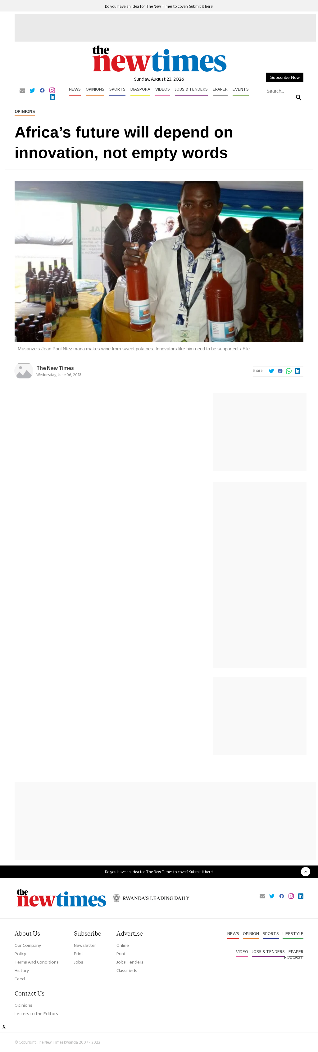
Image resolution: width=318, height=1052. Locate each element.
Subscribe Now (285, 77)
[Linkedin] (52, 97)
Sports (117, 89)
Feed (20, 978)
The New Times (55, 368)
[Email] (22, 91)
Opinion (251, 933)
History (22, 970)
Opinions (95, 89)
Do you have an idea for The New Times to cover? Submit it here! (159, 6)
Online (122, 945)
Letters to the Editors (36, 1013)
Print (78, 953)
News (75, 89)
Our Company (28, 945)
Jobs (78, 962)
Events (241, 89)
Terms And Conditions (37, 962)
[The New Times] (159, 71)
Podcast (293, 957)
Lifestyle (293, 933)
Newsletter (85, 945)
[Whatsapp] (289, 371)
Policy (20, 953)
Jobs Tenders (129, 962)
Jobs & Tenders (191, 89)
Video (242, 951)
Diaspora (140, 89)
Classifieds (126, 970)
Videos (162, 89)
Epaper (220, 89)
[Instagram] (52, 91)
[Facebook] (42, 91)
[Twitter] (32, 91)
